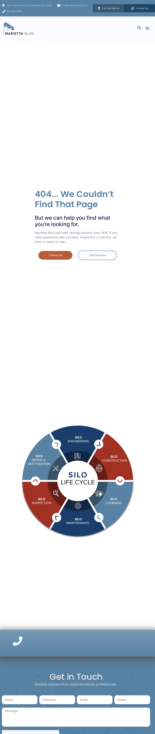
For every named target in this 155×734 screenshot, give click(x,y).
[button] (147, 28)
